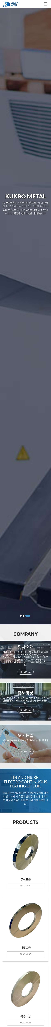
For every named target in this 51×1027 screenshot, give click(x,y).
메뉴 (45, 4)
